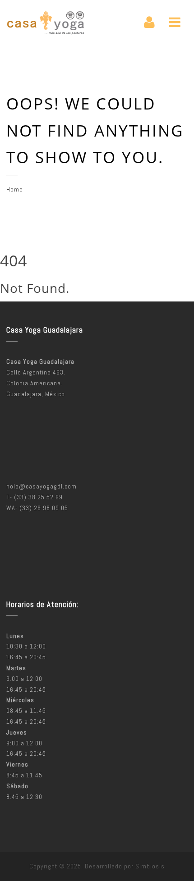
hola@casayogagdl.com (41, 486)
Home (14, 189)
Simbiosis (150, 866)
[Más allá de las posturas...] (45, 22)
